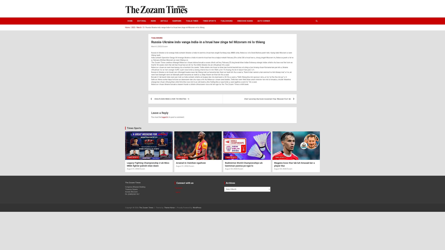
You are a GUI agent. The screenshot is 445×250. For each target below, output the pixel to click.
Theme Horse (169, 208)
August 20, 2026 (231, 169)
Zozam (165, 46)
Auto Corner (263, 21)
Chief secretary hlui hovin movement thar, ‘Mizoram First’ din (267, 99)
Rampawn (176, 21)
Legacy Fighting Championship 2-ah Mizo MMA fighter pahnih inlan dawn (148, 164)
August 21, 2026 (133, 169)
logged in (165, 117)
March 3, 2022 (156, 46)
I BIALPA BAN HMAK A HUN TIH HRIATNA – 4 (171, 99)
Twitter (177, 192)
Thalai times (192, 21)
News (153, 21)
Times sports (209, 21)
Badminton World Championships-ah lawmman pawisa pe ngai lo (244, 164)
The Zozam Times (146, 208)
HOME (130, 21)
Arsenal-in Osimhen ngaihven (191, 163)
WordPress (197, 208)
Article (164, 21)
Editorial (141, 21)
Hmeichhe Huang (245, 21)
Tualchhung (227, 21)
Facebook (178, 188)
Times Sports (134, 128)
